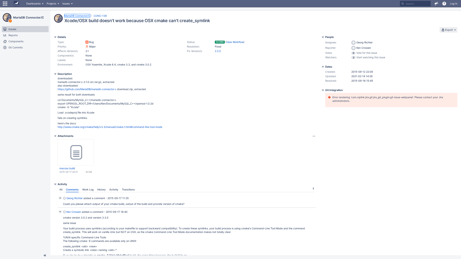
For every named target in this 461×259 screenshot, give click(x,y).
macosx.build (67, 168)
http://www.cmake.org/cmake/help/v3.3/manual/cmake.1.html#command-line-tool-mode (110, 126)
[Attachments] (55, 136)
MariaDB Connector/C (28, 17)
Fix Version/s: (194, 51)
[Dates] (323, 66)
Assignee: (331, 42)
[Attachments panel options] (314, 136)
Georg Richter (74, 198)
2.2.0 (218, 51)
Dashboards (33, 3)
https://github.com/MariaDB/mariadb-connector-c (87, 89)
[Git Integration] (323, 90)
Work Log (88, 189)
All (60, 189)
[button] (5, 3)
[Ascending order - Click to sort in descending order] (313, 188)
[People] (323, 37)
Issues (66, 3)
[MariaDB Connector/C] (7, 17)
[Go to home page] (16, 3)
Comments (72, 189)
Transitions (128, 189)
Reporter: (330, 47)
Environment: (65, 64)
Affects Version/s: (68, 51)
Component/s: (66, 55)
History (101, 189)
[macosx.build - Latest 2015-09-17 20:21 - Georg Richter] (76, 152)
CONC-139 (100, 15)
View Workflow (234, 42)
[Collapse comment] (60, 198)
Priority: (62, 46)
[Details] (55, 37)
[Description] (55, 74)
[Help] (444, 3)
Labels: (62, 60)
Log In (453, 3)
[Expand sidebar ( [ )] (45, 255)
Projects (51, 3)
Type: (61, 42)
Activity (113, 189)
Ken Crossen (73, 211)
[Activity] (55, 184)
